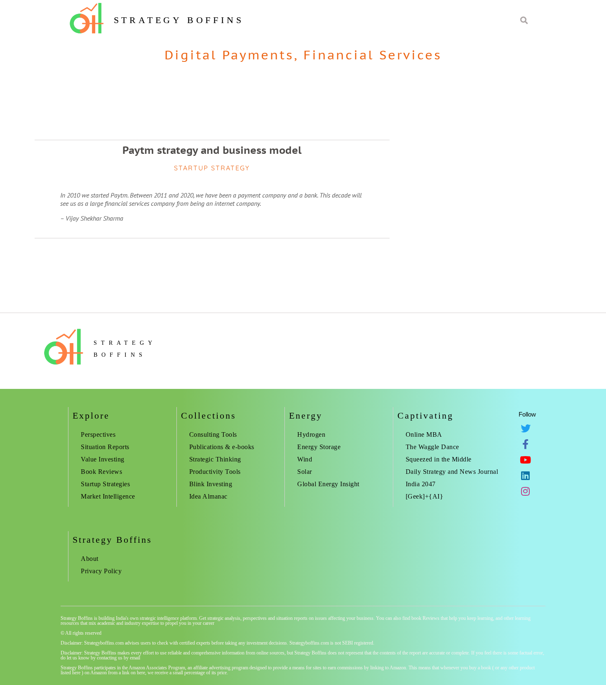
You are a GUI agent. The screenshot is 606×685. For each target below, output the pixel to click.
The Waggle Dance (432, 446)
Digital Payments (229, 55)
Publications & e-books (221, 446)
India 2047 (421, 483)
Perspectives (98, 434)
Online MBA (424, 434)
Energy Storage (319, 446)
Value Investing (102, 459)
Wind (304, 459)
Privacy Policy (101, 570)
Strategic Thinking (215, 459)
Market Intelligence (108, 496)
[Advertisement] (495, 127)
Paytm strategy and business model (211, 150)
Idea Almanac (208, 496)
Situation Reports (105, 446)
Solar (304, 471)
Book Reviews (101, 471)
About (90, 558)
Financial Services (372, 55)
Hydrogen (311, 434)
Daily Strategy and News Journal (452, 471)
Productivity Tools (215, 471)
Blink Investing (211, 483)
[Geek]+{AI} (425, 496)
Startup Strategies (105, 483)
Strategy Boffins (179, 20)
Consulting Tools (213, 434)
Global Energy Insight (328, 483)
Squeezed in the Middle (439, 459)
